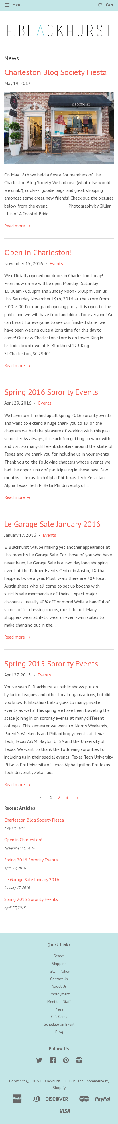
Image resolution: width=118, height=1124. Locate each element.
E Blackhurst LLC (54, 1081)
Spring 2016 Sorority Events (51, 392)
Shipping (59, 963)
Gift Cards (59, 1016)
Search (59, 955)
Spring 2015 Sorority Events (51, 663)
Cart (109, 4)
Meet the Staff (59, 1001)
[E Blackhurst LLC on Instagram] (79, 1061)
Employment (59, 994)
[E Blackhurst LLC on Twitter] (39, 1061)
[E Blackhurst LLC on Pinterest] (66, 1061)
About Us (59, 986)
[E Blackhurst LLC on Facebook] (52, 1061)
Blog (59, 1031)
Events (56, 263)
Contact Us (59, 978)
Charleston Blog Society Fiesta (55, 72)
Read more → (17, 226)
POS (72, 1081)
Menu (17, 4)
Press (59, 1009)
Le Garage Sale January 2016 (52, 524)
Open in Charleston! (38, 252)
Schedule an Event (59, 1024)
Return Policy (59, 971)
